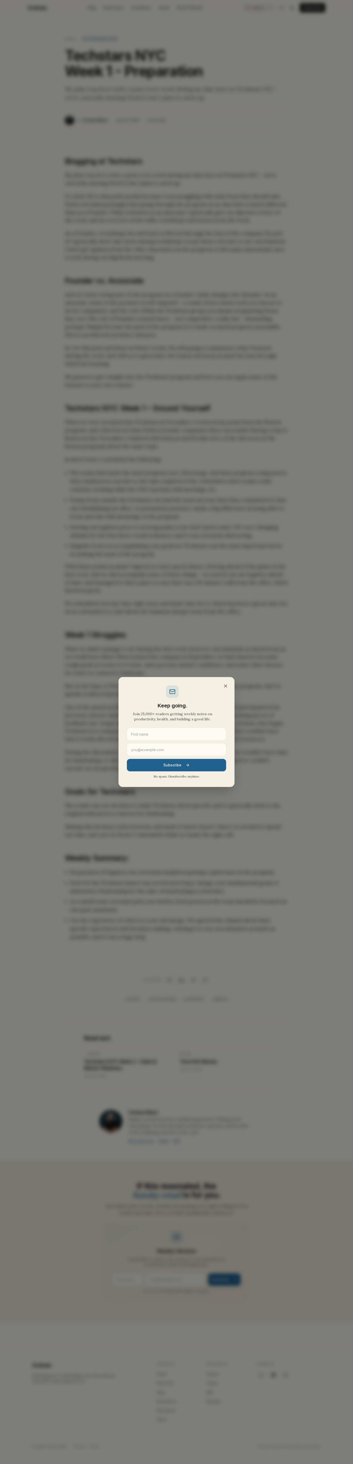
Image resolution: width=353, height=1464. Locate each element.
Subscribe (172, 765)
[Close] (225, 686)
